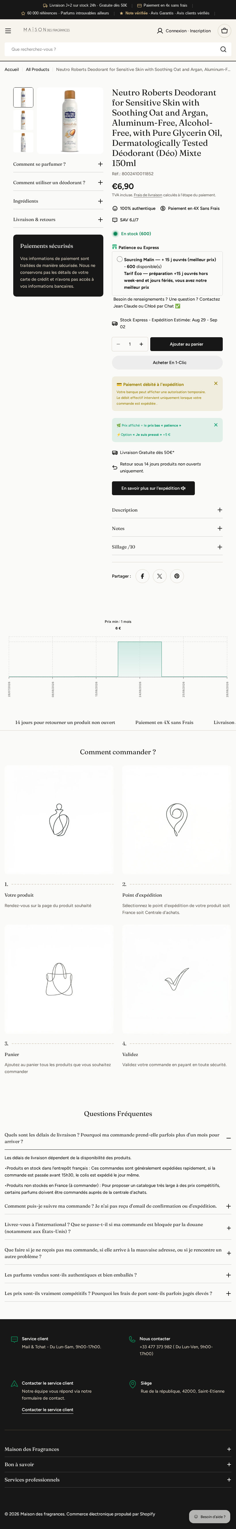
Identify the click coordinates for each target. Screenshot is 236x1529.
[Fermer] (215, 383)
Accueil (12, 69)
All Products (37, 69)
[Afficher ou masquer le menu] (8, 30)
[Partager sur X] (160, 576)
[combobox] (118, 49)
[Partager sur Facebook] (142, 576)
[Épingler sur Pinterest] (177, 576)
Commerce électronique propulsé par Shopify (110, 1514)
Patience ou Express (139, 247)
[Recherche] (223, 49)
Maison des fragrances (42, 1514)
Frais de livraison (148, 195)
